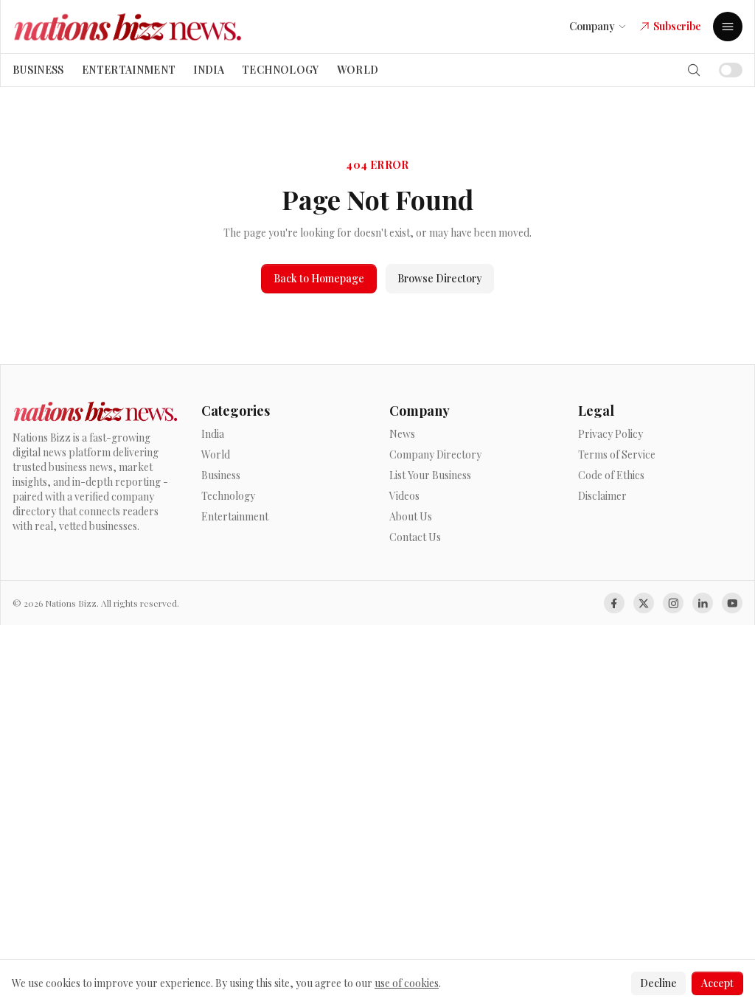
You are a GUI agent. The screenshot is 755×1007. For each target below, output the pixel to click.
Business (38, 70)
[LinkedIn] (702, 603)
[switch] (730, 70)
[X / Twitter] (643, 603)
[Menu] (727, 26)
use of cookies (407, 983)
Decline (658, 983)
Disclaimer (602, 496)
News (402, 434)
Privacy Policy (610, 434)
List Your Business (430, 475)
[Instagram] (673, 603)
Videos (404, 496)
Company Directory (435, 454)
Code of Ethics (611, 475)
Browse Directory (439, 278)
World (358, 70)
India (208, 70)
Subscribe (677, 26)
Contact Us (415, 537)
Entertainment (129, 70)
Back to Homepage (319, 278)
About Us (410, 516)
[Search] (693, 70)
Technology (280, 70)
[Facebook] (614, 603)
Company (592, 26)
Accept (717, 983)
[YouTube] (732, 603)
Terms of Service (616, 454)
